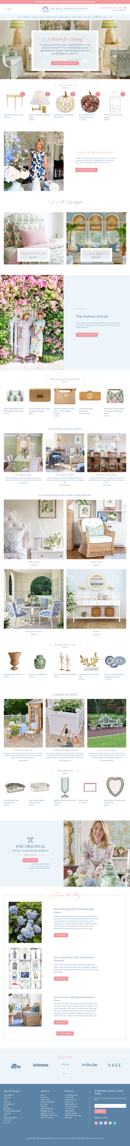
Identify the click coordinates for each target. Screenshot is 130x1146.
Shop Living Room (65, 485)
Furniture (7, 1097)
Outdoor (7, 1113)
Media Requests (70, 1104)
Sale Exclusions (71, 1113)
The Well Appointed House (47, 1138)
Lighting (7, 1102)
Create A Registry (47, 1109)
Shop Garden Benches (106, 760)
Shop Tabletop (23, 483)
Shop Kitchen (107, 485)
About (43, 1095)
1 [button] (63, 1073)
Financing (68, 1118)
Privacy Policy (46, 1100)
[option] (65, 49)
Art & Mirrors (9, 1104)
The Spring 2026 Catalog (49, 1115)
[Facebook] (101, 1123)
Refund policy (70, 1111)
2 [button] (65, 1073)
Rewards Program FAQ (73, 1115)
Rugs (5, 1100)
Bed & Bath (8, 1109)
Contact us (122, 10)
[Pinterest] (110, 1123)
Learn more (30, 860)
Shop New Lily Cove (86, 335)
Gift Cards (44, 1104)
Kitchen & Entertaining (12, 1111)
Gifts (5, 1115)
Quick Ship (7, 1120)
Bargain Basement (10, 1118)
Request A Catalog (47, 1113)
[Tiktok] (115, 1123)
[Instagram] (105, 1123)
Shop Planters (23, 760)
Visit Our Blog (65, 1033)
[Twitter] (96, 1123)
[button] (125, 8)
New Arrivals (9, 1095)
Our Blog (44, 1106)
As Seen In (44, 1097)
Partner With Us (46, 1111)
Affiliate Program (71, 1106)
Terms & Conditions (48, 1102)
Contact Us (69, 1102)
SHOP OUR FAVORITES (86, 170)
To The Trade (69, 1109)
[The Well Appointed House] (65, 9)
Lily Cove (7, 1122)
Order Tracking (70, 1100)
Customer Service (71, 1095)
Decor (6, 1106)
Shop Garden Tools (65, 760)
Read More (61, 935)
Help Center (69, 1097)
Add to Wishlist (6, 93)
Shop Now (34, 565)
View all (65, 87)
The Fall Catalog (47, 1118)
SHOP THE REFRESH (65, 63)
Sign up (100, 1111)
